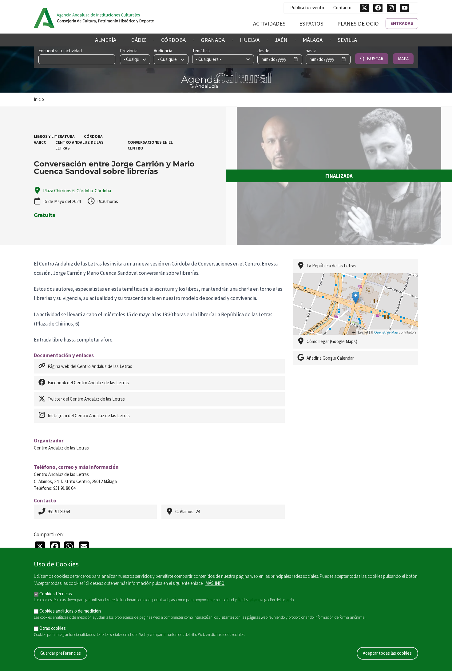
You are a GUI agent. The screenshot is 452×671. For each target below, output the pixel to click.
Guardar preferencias (60, 653)
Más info (214, 583)
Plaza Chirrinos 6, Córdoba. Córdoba (77, 191)
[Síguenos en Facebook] (378, 8)
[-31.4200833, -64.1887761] (355, 297)
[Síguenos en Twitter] (364, 8)
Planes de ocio (358, 23)
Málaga (313, 39)
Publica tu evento (307, 7)
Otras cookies (52, 628)
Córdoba (173, 39)
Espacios (311, 23)
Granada (213, 39)
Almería (105, 39)
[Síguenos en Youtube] (404, 8)
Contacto (342, 7)
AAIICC (40, 142)
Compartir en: (49, 534)
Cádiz (138, 39)
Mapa (403, 59)
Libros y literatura (54, 136)
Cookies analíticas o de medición (70, 611)
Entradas (402, 23)
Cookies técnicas (55, 593)
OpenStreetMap (386, 332)
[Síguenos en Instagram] (391, 8)
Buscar (375, 59)
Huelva (250, 39)
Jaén (281, 39)
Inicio (39, 99)
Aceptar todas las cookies (387, 653)
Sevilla (347, 39)
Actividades (269, 23)
